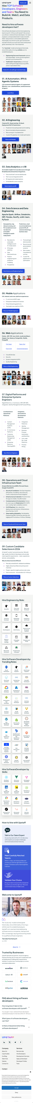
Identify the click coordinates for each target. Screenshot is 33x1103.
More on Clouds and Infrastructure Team (14, 524)
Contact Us (5, 1063)
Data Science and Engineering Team (13, 271)
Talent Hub (5, 1058)
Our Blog (4, 1056)
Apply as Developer (21, 1058)
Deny (16, 1092)
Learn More (10, 93)
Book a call (23, 3)
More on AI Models (10, 139)
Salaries (4, 1061)
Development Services (22, 1056)
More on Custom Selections (11, 577)
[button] (30, 1072)
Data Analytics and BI (10, 186)
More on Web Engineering (10, 366)
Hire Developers (20, 1053)
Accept (16, 1088)
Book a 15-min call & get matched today (14, 70)
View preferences (16, 1097)
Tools (17, 1063)
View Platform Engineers (10, 453)
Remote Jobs (20, 1051)
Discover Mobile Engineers (10, 311)
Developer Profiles (21, 1061)
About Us (15, 947)
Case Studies (5, 1053)
